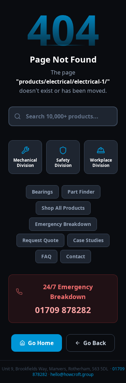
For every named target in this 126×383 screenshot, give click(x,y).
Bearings (42, 191)
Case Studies (88, 240)
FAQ (46, 256)
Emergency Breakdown (63, 224)
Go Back (94, 343)
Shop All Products (63, 208)
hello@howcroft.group (71, 374)
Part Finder (81, 191)
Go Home (41, 343)
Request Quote (40, 240)
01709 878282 (63, 310)
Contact (75, 256)
